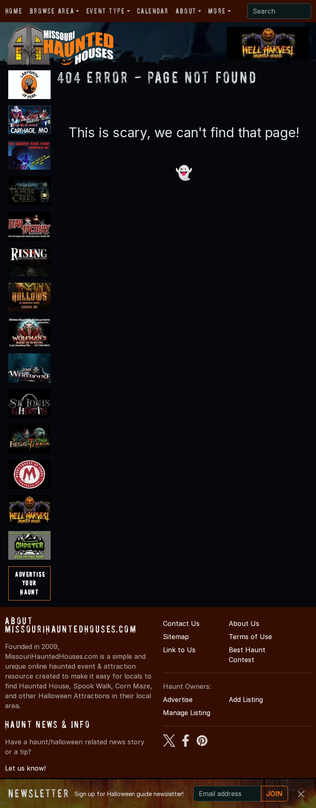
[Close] (301, 794)
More (216, 11)
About (186, 11)
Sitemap (176, 637)
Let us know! (25, 768)
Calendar (152, 11)
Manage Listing (186, 713)
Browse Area (52, 11)
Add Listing (246, 699)
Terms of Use (250, 637)
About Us (244, 623)
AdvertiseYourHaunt (30, 583)
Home (13, 11)
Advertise (178, 699)
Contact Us (181, 623)
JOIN (274, 794)
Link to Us (179, 650)
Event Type (105, 11)
